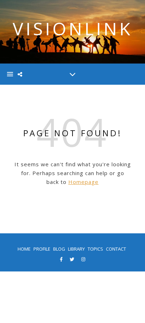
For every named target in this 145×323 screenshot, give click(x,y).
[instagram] (83, 259)
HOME (24, 249)
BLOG (59, 249)
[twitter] (72, 259)
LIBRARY (76, 249)
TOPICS (95, 249)
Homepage (83, 181)
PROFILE (41, 249)
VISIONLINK (73, 28)
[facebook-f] (62, 259)
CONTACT (116, 249)
